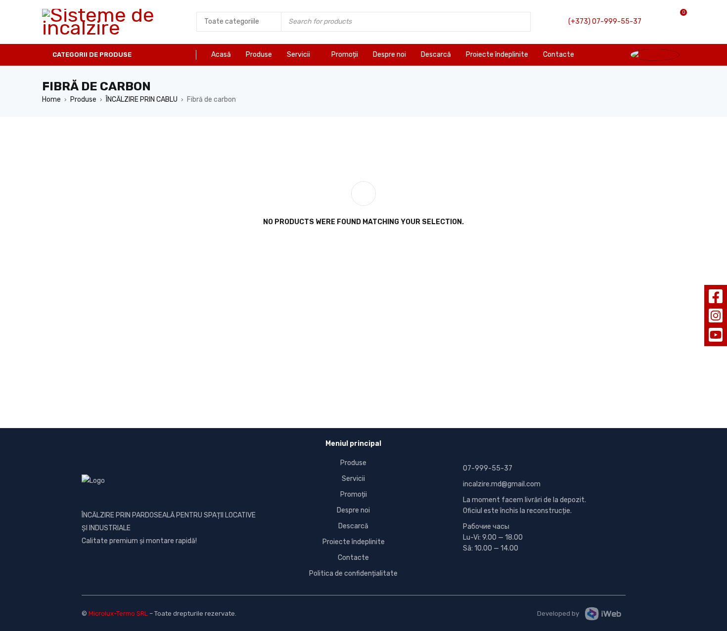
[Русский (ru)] (657, 55)
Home (51, 99)
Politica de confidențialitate (353, 573)
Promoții (353, 494)
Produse (83, 99)
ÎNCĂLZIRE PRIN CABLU (142, 99)
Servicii (353, 478)
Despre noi (353, 510)
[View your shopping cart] (673, 22)
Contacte (353, 557)
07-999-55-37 (487, 468)
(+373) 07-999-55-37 (604, 21)
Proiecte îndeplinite (353, 542)
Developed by (558, 613)
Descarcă (353, 526)
